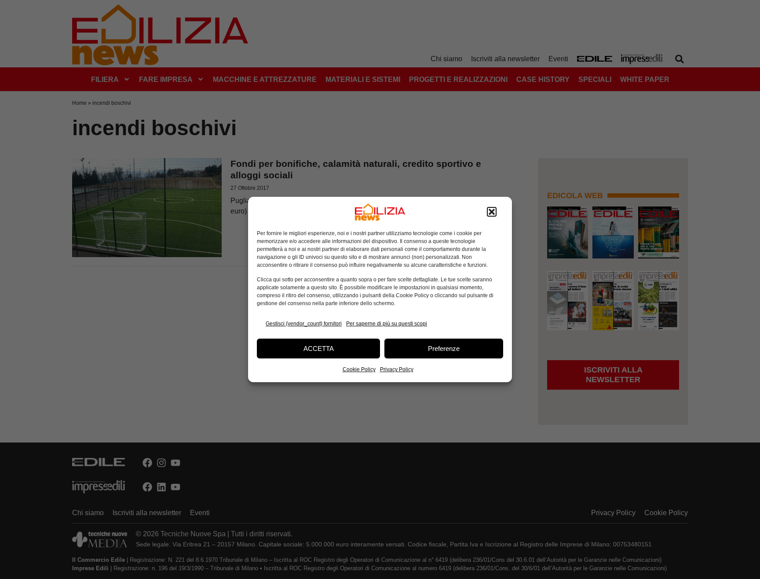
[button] (491, 212)
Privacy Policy (396, 369)
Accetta (318, 348)
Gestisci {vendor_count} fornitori (304, 324)
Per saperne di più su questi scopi (386, 324)
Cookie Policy (359, 369)
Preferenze (444, 348)
